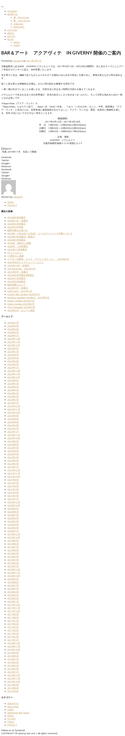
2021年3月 (13, 492)
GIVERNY (12, 11)
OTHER (11, 718)
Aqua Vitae (12, 706)
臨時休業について (16, 284)
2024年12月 (13, 370)
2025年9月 (13, 348)
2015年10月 (13, 681)
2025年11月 (13, 341)
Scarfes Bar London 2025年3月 (23, 294)
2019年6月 (13, 550)
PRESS (10, 721)
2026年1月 (13, 335)
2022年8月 (13, 444)
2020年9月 (13, 508)
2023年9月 (13, 415)
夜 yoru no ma (21, 20)
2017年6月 (13, 623)
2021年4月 (13, 489)
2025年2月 (13, 364)
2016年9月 (13, 652)
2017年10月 (13, 611)
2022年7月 (13, 447)
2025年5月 (13, 357)
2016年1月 (13, 671)
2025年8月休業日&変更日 (20, 275)
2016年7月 (13, 659)
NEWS (16, 42)
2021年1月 (13, 498)
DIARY (16, 45)
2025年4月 (13, 361)
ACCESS (11, 36)
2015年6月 (13, 691)
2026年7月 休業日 (17, 220)
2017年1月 (13, 639)
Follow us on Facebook (13, 730)
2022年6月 (13, 450)
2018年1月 (13, 601)
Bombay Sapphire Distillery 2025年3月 (28, 297)
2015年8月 (13, 687)
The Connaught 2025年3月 (21, 307)
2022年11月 (13, 434)
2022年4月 (13, 457)
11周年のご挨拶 (15, 255)
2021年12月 (13, 470)
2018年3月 (13, 595)
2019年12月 (13, 534)
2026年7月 (13, 322)
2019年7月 (13, 546)
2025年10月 (13, 345)
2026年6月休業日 (16, 223)
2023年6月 (13, 422)
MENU (10, 33)
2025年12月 (13, 338)
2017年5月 (13, 627)
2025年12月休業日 (17, 249)
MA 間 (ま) (12, 14)
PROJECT (12, 205)
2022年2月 (13, 463)
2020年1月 (13, 530)
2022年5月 (13, 454)
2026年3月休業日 (16, 239)
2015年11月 (13, 678)
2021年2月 (13, 495)
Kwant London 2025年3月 (20, 300)
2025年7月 (13, 351)
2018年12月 (13, 569)
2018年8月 (13, 582)
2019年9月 (13, 540)
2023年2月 (13, 428)
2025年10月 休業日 (18, 265)
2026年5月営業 (15, 227)
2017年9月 (13, 614)
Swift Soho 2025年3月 (19, 291)
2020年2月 (13, 527)
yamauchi (17, 60)
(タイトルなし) (15, 252)
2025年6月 (13, 354)
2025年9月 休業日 (17, 271)
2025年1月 (13, 367)
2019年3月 (13, 559)
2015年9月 (13, 684)
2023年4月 (13, 425)
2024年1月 (13, 402)
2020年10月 (13, 505)
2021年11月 (13, 473)
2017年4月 (13, 630)
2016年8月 (13, 655)
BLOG (10, 39)
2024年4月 (13, 393)
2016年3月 (13, 665)
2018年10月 (13, 575)
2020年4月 (13, 521)
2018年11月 (13, 572)
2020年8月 (13, 511)
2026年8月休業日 (16, 217)
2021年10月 (13, 476)
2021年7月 (13, 482)
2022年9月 (13, 441)
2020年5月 (13, 518)
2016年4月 (13, 662)
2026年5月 (13, 325)
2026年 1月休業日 (17, 246)
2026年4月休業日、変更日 (21, 236)
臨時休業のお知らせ (17, 230)
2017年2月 (13, 636)
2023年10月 (13, 412)
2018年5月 (13, 588)
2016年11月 (13, 646)
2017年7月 (13, 620)
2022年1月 (13, 466)
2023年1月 (13, 431)
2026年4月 (13, 329)
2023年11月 (13, 409)
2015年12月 (13, 675)
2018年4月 (13, 591)
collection (18, 23)
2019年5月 (13, 553)
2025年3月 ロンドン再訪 (21, 310)
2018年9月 (13, 579)
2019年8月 (13, 543)
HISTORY (12, 30)
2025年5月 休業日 (17, 287)
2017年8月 (13, 617)
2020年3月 (13, 524)
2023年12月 (13, 406)
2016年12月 (13, 643)
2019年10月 (13, 537)
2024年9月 (13, 380)
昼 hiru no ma (21, 17)
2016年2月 (13, 668)
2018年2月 (13, 598)
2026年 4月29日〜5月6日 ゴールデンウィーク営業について (39, 233)
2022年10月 (13, 438)
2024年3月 (13, 396)
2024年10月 (13, 377)
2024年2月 (13, 399)
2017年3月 (13, 633)
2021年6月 (13, 486)
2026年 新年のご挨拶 (19, 243)
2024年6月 (13, 386)
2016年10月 (13, 649)
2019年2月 (13, 563)
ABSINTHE (13, 703)
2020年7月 (13, 514)
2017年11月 (13, 607)
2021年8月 (13, 479)
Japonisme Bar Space (18, 712)
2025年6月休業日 (16, 281)
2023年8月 (13, 418)
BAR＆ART (19, 26)
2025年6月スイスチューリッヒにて (25, 262)
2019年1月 (13, 566)
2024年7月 (13, 383)
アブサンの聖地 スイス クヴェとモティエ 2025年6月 (38, 259)
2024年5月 (13, 389)
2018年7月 (13, 585)
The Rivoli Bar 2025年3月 (21, 268)
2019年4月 (13, 556)
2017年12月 (13, 604)
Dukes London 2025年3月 (20, 303)
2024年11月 (13, 373)
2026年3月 (13, 332)
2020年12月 (13, 502)
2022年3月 (13, 460)
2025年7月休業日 (16, 278)
